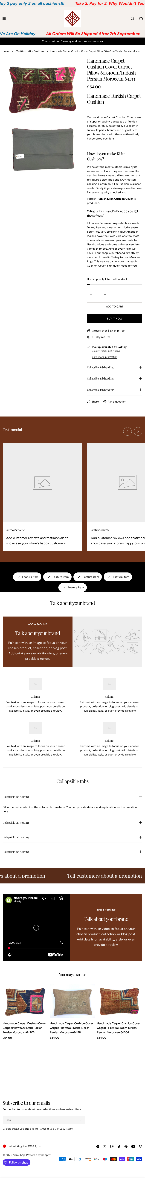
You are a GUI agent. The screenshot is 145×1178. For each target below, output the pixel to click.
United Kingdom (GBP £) (22, 1146)
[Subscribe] (81, 1120)
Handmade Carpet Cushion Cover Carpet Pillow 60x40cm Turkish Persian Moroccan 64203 (24, 1028)
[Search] (132, 18)
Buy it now (114, 318)
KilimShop (19, 1155)
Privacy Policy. (65, 1128)
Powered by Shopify (38, 1155)
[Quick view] (43, 992)
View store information (104, 356)
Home (6, 51)
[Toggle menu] (4, 18)
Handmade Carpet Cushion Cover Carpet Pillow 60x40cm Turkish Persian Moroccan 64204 (118, 1028)
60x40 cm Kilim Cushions (30, 51)
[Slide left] (127, 431)
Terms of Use (46, 1128)
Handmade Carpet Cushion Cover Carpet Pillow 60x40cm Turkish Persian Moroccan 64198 (71, 1028)
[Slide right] (138, 431)
